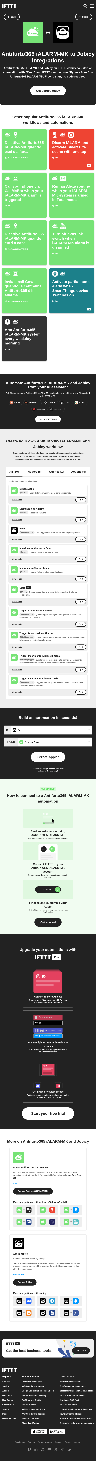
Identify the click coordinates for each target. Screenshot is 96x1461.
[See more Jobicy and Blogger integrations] (24, 1313)
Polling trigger (28, 532)
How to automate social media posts (76, 1418)
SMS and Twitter (29, 1405)
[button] (92, 6)
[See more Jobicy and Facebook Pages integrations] (71, 1313)
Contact (58, 1442)
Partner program (45, 1442)
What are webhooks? (69, 1405)
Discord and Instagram (32, 1382)
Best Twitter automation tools (72, 1386)
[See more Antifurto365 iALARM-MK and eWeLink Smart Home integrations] (71, 1222)
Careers (31, 1442)
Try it (81, 500)
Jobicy (86, 54)
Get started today (48, 90)
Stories (5, 1386)
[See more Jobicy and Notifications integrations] (71, 1301)
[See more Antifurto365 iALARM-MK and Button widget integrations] (47, 1210)
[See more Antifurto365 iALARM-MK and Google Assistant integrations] (24, 1210)
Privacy (68, 1442)
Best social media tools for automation (77, 1423)
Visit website (18, 1274)
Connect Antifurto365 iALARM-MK (33, 1191)
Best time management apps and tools (77, 1391)
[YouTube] (49, 1449)
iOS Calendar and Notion (33, 1386)
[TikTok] (62, 1449)
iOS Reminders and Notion (33, 1409)
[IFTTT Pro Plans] (28, 588)
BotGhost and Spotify (31, 1400)
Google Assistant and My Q (34, 1395)
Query (24, 592)
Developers (20, 1442)
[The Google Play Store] (57, 1432)
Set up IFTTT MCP (48, 419)
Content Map (8, 1405)
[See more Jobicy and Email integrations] (24, 1301)
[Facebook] (29, 1449)
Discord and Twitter (30, 1423)
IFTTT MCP (7, 1395)
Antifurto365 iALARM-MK (35, 54)
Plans (4, 1414)
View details (17, 500)
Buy (15, 1183)
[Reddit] (69, 1449)
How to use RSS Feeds (70, 1400)
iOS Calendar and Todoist (33, 1414)
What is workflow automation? (73, 1395)
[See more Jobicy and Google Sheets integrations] (47, 1313)
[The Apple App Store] (39, 1431)
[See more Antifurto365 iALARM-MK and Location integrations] (71, 1210)
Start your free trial (48, 1113)
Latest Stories (67, 1376)
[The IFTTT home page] (9, 6)
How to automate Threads (71, 1414)
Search (5, 1409)
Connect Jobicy (25, 1282)
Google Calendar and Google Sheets (38, 1391)
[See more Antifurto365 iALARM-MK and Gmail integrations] (24, 1222)
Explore (6, 1376)
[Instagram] (43, 1449)
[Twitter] (56, 1449)
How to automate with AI (70, 1382)
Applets (5, 1391)
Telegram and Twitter (31, 1418)
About (77, 1442)
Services (6, 1382)
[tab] (14, 472)
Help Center (7, 1400)
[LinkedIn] (36, 1449)
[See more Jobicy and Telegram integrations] (47, 1301)
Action (25, 493)
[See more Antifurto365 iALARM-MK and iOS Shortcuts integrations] (47, 1222)
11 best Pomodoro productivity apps (76, 1409)
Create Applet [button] (48, 757)
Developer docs (9, 1418)
